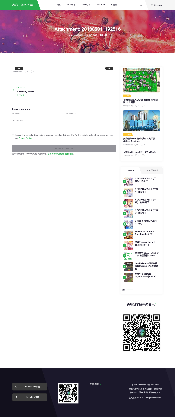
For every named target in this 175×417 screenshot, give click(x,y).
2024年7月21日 (128, 106)
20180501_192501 (18, 68)
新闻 (128, 96)
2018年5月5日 (17, 72)
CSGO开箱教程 (152, 170)
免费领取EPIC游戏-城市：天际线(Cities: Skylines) (139, 139)
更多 (124, 290)
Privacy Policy (25, 138)
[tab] (131, 170)
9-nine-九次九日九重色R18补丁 (146, 222)
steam (129, 134)
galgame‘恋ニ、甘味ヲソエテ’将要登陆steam (147, 254)
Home (70, 35)
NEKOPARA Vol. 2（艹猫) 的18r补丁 (145, 179)
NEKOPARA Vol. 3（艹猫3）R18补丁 (146, 211)
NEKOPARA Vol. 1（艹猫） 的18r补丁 (145, 201)
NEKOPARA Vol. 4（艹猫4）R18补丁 (146, 190)
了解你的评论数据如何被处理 (60, 154)
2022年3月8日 (128, 145)
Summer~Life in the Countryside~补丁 (144, 233)
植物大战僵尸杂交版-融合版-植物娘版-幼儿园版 (140, 101)
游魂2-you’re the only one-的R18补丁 (145, 243)
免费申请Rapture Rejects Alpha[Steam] (145, 275)
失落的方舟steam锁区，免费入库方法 (139, 152)
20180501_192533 (112, 68)
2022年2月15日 (128, 155)
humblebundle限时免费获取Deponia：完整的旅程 (146, 266)
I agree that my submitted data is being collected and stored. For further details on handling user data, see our (64, 136)
